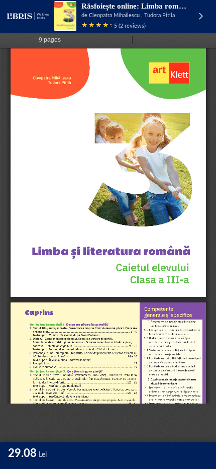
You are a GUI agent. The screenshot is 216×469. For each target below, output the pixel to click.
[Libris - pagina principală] (28, 16)
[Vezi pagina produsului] (65, 16)
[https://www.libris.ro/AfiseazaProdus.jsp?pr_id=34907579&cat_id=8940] (112, 270)
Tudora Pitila (159, 15)
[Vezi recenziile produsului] (96, 26)
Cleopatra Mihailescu (114, 15)
